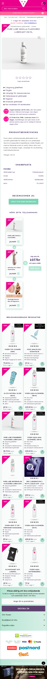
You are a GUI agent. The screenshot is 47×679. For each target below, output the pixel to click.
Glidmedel (22, 17)
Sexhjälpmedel (13, 17)
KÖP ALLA (35, 268)
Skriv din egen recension (23, 202)
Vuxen (33, 26)
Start (5, 17)
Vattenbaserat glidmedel (35, 17)
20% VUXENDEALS (30, 23)
